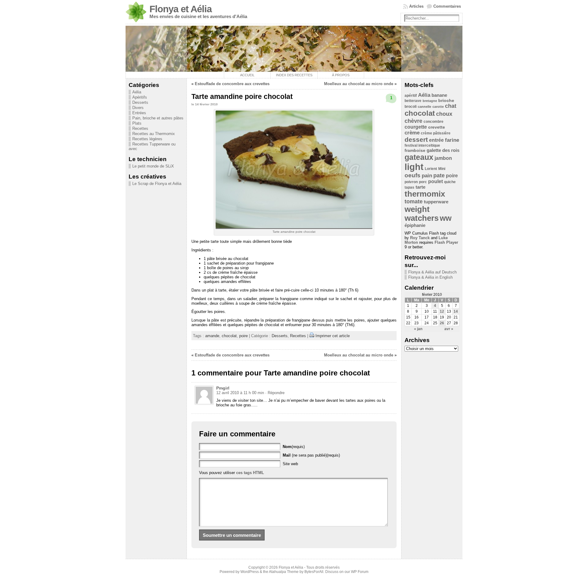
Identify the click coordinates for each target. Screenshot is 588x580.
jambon (443, 158)
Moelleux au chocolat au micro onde (358, 83)
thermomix (425, 194)
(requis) (294, 446)
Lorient (431, 169)
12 (442, 311)
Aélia (136, 92)
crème (412, 133)
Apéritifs (139, 97)
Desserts (140, 102)
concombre (433, 121)
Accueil (247, 75)
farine (452, 140)
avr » (448, 329)
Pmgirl (222, 388)
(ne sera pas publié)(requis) (311, 455)
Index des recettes (294, 75)
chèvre (413, 121)
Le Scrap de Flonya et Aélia (156, 183)
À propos (340, 75)
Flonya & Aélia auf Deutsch (432, 272)
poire (243, 335)
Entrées (139, 113)
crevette (436, 127)
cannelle (424, 106)
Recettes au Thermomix (153, 133)
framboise (415, 150)
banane (439, 95)
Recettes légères (147, 139)
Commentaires (447, 6)
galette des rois (443, 150)
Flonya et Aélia (180, 9)
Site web (290, 463)
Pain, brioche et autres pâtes (157, 118)
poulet (435, 181)
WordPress (249, 572)
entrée (436, 140)
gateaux (419, 157)
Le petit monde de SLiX (153, 166)
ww (445, 218)
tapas (409, 187)
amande (212, 335)
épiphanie (415, 225)
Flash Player (446, 242)
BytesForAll (313, 572)
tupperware (436, 201)
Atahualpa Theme (284, 572)
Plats (136, 123)
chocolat (229, 335)
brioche (446, 100)
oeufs (412, 175)
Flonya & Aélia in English (430, 277)
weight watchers (422, 213)
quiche (450, 182)
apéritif (411, 95)
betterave (413, 101)
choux (444, 114)
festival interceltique (422, 145)
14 (456, 311)
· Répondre (275, 392)
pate (439, 175)
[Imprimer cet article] (311, 335)
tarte (420, 187)
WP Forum (359, 572)
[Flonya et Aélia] (294, 49)
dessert (416, 139)
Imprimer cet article (332, 335)
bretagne (430, 101)
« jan (418, 329)
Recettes (140, 128)
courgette (416, 127)
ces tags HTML (250, 472)
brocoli (411, 106)
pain (427, 176)
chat (450, 106)
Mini (441, 169)
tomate (414, 201)
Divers (138, 107)
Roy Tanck (420, 237)
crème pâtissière (435, 133)
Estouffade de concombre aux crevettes (232, 83)
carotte (438, 106)
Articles (416, 6)
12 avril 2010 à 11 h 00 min (240, 392)
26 (442, 323)
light (414, 167)
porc (423, 182)
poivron (411, 182)
